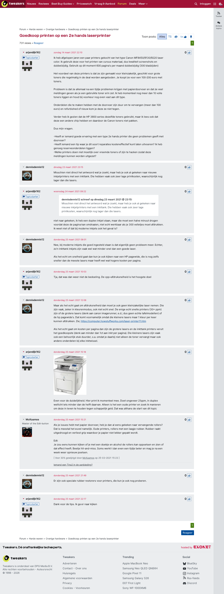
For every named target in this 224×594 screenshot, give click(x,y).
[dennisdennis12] (27, 176)
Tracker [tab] (219, 16)
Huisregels (69, 573)
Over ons (81, 568)
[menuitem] (196, 4)
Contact (68, 568)
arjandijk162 (33, 52)
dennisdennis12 (35, 167)
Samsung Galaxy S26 (135, 578)
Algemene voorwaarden (77, 578)
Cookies (68, 588)
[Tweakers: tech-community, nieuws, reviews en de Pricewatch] (13, 4)
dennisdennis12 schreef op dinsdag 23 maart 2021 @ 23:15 (97, 199)
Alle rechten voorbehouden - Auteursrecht (27, 569)
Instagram (193, 573)
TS (170, 36)
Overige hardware (55, 29)
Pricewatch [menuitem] (84, 3)
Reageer (39, 43)
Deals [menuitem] (132, 3)
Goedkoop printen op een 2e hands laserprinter (93, 29)
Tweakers (8, 566)
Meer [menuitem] (142, 3)
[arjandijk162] (27, 66)
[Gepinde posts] (191, 36)
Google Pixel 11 (131, 573)
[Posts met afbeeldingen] (176, 36)
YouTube (192, 568)
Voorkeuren (83, 588)
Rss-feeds (193, 578)
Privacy (67, 583)
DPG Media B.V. (44, 566)
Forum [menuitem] (122, 3)
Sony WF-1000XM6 (134, 588)
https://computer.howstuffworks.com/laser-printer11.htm (113, 321)
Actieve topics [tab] (219, 27)
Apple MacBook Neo (135, 563)
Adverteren (70, 563)
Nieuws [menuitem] (31, 3)
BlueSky (192, 563)
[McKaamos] (27, 432)
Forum (23, 29)
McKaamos (32, 419)
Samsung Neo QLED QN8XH (140, 568)
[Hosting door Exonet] (196, 547)
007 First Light (131, 583)
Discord (192, 583)
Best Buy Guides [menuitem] (61, 3)
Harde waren (36, 29)
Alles (162, 36)
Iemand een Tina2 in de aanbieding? (73, 464)
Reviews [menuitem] (44, 3)
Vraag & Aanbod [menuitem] (104, 3)
